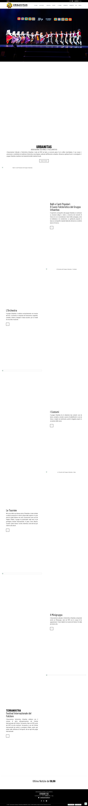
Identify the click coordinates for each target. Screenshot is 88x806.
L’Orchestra (48, 5)
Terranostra (71, 5)
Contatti (80, 5)
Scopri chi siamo (44, 160)
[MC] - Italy (78, 1)
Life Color (49, 804)
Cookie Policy (78, 804)
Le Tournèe (60, 5)
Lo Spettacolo (41, 5)
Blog (76, 5)
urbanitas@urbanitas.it (45, 797)
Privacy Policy (71, 804)
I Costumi (53, 5)
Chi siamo (35, 5)
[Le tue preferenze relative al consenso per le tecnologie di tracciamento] (86, 804)
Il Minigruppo (65, 5)
